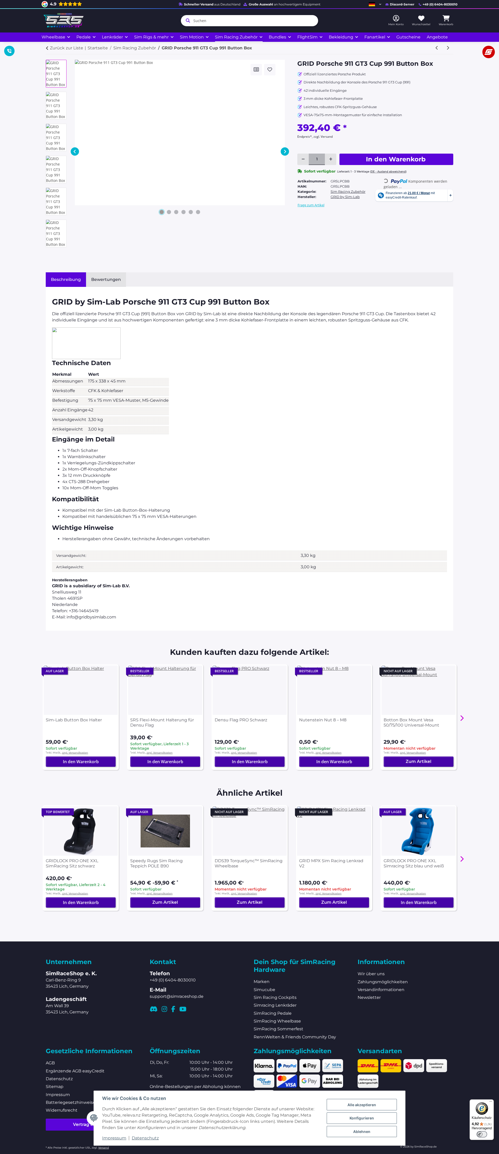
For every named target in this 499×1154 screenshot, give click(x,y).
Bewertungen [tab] (106, 279)
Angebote (437, 37)
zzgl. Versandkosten (75, 752)
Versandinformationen (381, 989)
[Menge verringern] (303, 159)
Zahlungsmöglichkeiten (383, 981)
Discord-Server (402, 4)
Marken (262, 981)
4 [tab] (183, 212)
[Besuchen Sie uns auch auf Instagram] (164, 1009)
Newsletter (369, 997)
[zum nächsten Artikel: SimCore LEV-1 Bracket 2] (447, 48)
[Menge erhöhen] (330, 159)
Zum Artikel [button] (418, 761)
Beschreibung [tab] (66, 279)
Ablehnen (361, 1131)
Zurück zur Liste (66, 47)
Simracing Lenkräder (275, 1005)
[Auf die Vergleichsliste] (256, 69)
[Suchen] (187, 20)
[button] (375, 4)
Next (285, 151)
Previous (75, 151)
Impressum (114, 1138)
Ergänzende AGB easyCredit (75, 1071)
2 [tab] (169, 212)
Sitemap (54, 1086)
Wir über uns (371, 973)
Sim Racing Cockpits (275, 997)
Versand (103, 1147)
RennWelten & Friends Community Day (295, 1036)
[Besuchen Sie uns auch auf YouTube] (182, 1009)
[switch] (482, 1134)
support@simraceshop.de (176, 996)
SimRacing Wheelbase (277, 1021)
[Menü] (491, 1102)
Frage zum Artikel (311, 205)
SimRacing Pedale (273, 1013)
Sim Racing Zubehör (348, 191)
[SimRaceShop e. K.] (65, 20)
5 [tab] (191, 212)
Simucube (264, 989)
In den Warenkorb (81, 761)
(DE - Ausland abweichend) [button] (388, 171)
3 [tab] (176, 212)
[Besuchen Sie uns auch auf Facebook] (173, 1009)
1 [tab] (162, 212)
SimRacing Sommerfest (278, 1028)
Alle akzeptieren (361, 1105)
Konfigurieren (362, 1118)
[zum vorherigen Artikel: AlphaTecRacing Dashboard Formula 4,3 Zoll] (436, 48)
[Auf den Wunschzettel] (269, 69)
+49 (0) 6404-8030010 (440, 4)
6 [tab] (198, 212)
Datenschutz (145, 1138)
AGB (50, 1062)
